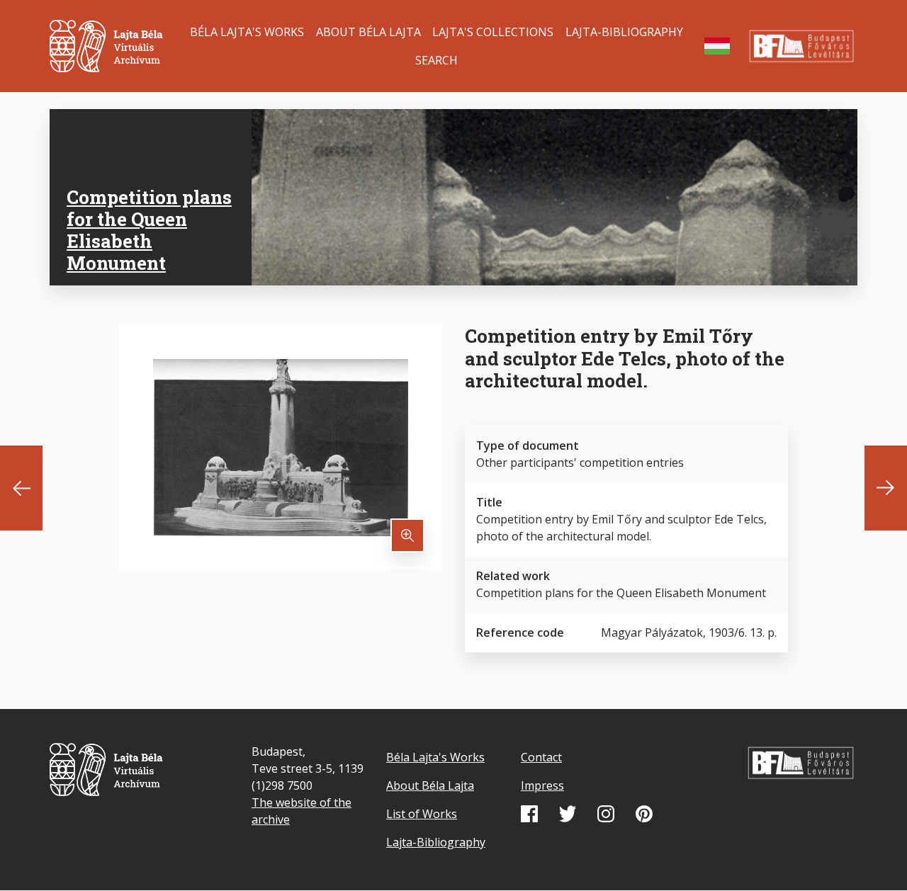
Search (436, 60)
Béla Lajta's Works (247, 32)
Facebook (529, 814)
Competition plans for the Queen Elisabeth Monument (149, 230)
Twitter (567, 814)
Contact (541, 757)
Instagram (605, 814)
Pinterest (644, 814)
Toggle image (407, 535)
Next (885, 488)
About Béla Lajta (368, 32)
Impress (542, 785)
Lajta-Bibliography (624, 32)
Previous (21, 488)
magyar (717, 46)
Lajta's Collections (492, 32)
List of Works (421, 814)
